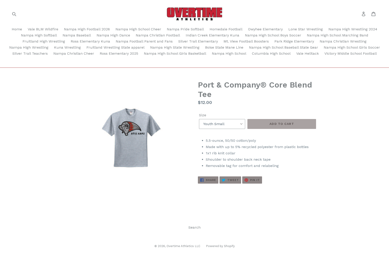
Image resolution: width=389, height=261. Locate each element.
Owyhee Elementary (265, 29)
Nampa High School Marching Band (337, 35)
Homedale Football (226, 29)
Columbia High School (271, 53)
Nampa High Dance (113, 35)
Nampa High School (229, 53)
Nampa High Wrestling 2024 (352, 29)
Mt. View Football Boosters (246, 41)
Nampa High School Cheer (138, 29)
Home (17, 29)
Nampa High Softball (39, 35)
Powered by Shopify (220, 246)
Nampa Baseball (77, 35)
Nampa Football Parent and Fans (144, 41)
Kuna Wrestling (67, 47)
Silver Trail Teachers (30, 53)
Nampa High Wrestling (28, 47)
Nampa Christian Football (158, 35)
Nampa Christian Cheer (73, 53)
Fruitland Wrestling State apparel (115, 47)
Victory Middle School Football (350, 53)
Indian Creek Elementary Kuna (212, 35)
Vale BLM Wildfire (43, 29)
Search (194, 227)
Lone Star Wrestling (305, 29)
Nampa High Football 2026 (87, 29)
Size (202, 115)
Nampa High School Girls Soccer (352, 47)
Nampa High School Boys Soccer (273, 35)
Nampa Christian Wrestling (343, 41)
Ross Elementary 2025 (119, 53)
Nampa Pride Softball (185, 29)
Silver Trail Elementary (198, 41)
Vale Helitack (307, 53)
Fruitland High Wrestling (44, 41)
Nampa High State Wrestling (174, 47)
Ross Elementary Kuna (90, 41)
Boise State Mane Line (224, 47)
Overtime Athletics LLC (183, 246)
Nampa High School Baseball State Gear (283, 47)
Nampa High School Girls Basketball (175, 53)
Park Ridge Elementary (294, 41)
